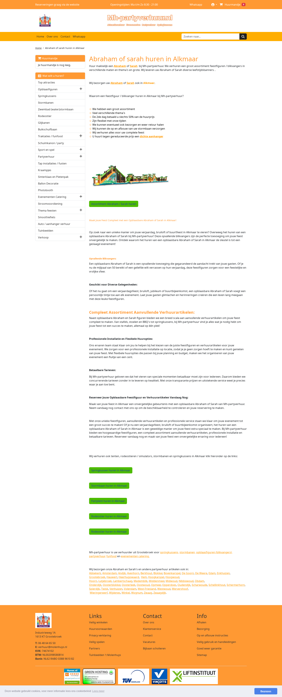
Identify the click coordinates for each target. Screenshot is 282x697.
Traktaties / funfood (50, 136)
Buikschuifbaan (47, 129)
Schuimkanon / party (51, 143)
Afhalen (201, 622)
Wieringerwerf (99, 592)
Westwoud (164, 589)
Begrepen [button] (265, 691)
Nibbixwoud (186, 581)
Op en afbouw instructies (212, 635)
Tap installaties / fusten (52, 163)
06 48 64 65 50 (45, 643)
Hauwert (112, 577)
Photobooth (45, 190)
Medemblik (141, 581)
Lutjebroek (105, 581)
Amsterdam (109, 573)
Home (40, 36)
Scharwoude (199, 585)
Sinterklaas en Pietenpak (53, 177)
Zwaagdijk (159, 592)
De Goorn (188, 573)
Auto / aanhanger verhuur (54, 224)
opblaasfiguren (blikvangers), (214, 552)
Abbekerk (95, 573)
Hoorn (93, 581)
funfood (111, 556)
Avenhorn (133, 573)
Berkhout (146, 573)
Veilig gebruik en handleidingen (216, 642)
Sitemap (202, 655)
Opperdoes (169, 585)
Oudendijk (184, 585)
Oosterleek (128, 585)
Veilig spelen (97, 642)
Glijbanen (44, 123)
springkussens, (169, 552)
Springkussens (47, 96)
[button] (80, 89)
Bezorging (203, 629)
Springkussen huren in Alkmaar (110, 470)
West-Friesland (147, 589)
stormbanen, (188, 552)
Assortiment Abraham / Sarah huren (113, 204)
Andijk (122, 573)
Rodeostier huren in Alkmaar (109, 516)
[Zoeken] (243, 36)
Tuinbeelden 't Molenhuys (105, 655)
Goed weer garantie (209, 648)
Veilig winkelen (98, 622)
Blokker (157, 573)
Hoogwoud (172, 577)
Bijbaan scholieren (154, 648)
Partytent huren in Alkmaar (108, 501)
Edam (212, 573)
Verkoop (43, 237)
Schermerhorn (236, 585)
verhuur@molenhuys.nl (51, 647)
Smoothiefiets (46, 217)
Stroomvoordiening (50, 203)
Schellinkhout (217, 585)
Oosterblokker (111, 585)
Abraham (116, 83)
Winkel (126, 592)
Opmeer (156, 585)
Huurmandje (49, 58)
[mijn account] (214, 4)
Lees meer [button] (98, 691)
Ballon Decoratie (48, 183)
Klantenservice (152, 629)
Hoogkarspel (156, 577)
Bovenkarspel (172, 573)
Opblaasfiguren (47, 89)
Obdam (199, 581)
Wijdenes (114, 592)
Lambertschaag (122, 581)
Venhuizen (116, 589)
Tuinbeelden (45, 230)
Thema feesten (47, 210)
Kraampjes (44, 170)
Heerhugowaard (129, 577)
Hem (144, 577)
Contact (65, 36)
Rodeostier (45, 116)
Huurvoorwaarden (100, 629)
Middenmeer (156, 581)
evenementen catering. (135, 556)
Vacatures (149, 642)
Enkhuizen (223, 573)
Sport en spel (46, 150)
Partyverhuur (46, 156)
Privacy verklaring (100, 635)
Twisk (104, 589)
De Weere (201, 573)
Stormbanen (46, 102)
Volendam (130, 589)
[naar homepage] (139, 20)
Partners (94, 648)
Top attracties (46, 82)
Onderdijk (95, 585)
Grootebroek (97, 577)
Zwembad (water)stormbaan (55, 109)
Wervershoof (180, 589)
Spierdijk (94, 589)
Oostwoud (143, 585)
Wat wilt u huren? (52, 76)
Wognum (137, 592)
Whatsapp (195, 4)
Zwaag (148, 592)
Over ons (52, 36)
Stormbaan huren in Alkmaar (109, 485)
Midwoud (171, 581)
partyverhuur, (97, 556)
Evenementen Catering (52, 197)
